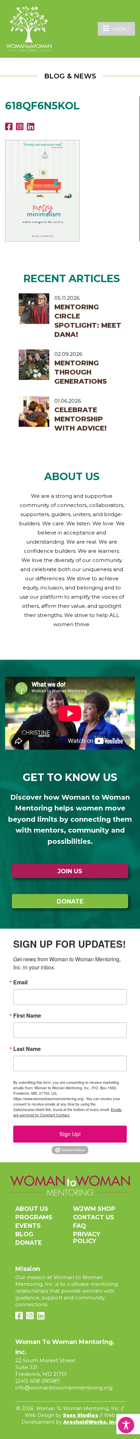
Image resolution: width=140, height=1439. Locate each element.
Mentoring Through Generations (80, 372)
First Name (27, 1015)
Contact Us (93, 1217)
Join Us (70, 871)
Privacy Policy (86, 1237)
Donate (70, 901)
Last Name (27, 1049)
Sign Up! (70, 1134)
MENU (121, 29)
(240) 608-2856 (34, 1381)
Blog (24, 1234)
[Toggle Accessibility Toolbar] (126, 1425)
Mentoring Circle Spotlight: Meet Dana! (87, 321)
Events (28, 1225)
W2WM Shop (94, 1208)
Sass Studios (80, 1415)
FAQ (79, 1225)
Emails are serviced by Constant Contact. (67, 1112)
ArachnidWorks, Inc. (91, 1422)
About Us (31, 1208)
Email (20, 982)
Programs (33, 1217)
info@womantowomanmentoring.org (63, 1387)
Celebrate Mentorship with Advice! (80, 419)
